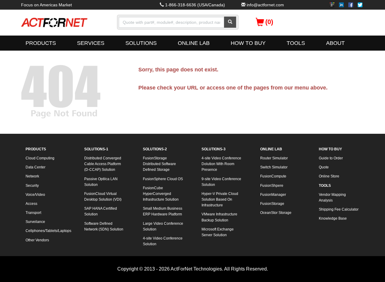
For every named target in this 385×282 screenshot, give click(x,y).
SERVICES (90, 43)
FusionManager (273, 195)
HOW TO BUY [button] (248, 43)
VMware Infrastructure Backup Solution (219, 217)
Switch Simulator (274, 167)
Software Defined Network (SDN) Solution (103, 226)
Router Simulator (274, 158)
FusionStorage (272, 204)
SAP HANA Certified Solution (100, 211)
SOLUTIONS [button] (141, 43)
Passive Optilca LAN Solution (101, 182)
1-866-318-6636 (180, 4)
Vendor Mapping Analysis (332, 197)
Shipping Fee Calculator (339, 209)
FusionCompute (273, 176)
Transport (33, 213)
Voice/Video (35, 195)
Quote (324, 167)
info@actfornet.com (265, 4)
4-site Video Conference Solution (163, 241)
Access (31, 204)
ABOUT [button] (335, 43)
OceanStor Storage (275, 213)
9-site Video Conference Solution (221, 182)
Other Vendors (37, 240)
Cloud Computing (40, 158)
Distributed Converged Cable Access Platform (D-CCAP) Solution (102, 164)
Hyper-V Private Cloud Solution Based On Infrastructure (220, 199)
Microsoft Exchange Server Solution (218, 232)
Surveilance (35, 222)
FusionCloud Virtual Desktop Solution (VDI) (103, 197)
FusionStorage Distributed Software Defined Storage (159, 164)
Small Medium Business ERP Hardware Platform (162, 211)
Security (32, 185)
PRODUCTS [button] (41, 43)
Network (32, 176)
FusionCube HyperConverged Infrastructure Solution (161, 194)
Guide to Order (331, 158)
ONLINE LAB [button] (194, 43)
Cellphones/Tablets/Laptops (48, 231)
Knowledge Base (333, 218)
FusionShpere (271, 185)
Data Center (35, 167)
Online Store (329, 176)
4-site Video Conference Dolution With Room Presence (221, 164)
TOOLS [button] (296, 43)
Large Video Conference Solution (163, 226)
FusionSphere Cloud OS (163, 179)
